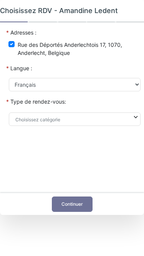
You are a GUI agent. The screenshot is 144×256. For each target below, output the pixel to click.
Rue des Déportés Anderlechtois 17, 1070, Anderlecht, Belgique (70, 48)
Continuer (72, 204)
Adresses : (23, 32)
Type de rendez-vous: (38, 101)
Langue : (21, 68)
